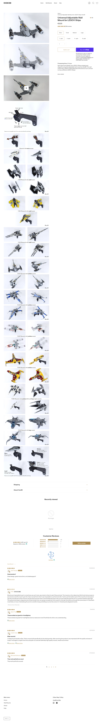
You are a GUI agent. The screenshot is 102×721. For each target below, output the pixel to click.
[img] (11, 568)
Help (5, 708)
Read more (61, 74)
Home (59, 13)
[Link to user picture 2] (19, 645)
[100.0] (51, 555)
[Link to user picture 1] (11, 582)
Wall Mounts (7, 703)
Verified (51, 560)
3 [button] (51, 667)
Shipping (17, 485)
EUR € (6, 718)
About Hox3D (18, 490)
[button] (61, 26)
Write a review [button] (82, 543)
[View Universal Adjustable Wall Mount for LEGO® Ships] (26, 88)
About (5, 705)
